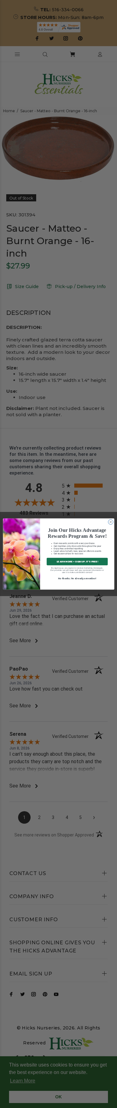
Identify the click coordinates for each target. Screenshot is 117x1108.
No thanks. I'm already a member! (77, 578)
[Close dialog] (110, 521)
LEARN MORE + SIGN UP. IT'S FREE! (77, 561)
